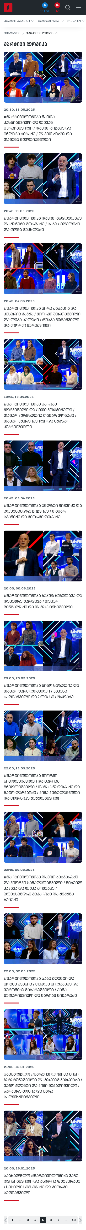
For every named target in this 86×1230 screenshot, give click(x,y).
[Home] (8, 7)
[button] (19, 21)
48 (74, 1220)
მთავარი (12, 33)
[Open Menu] (78, 7)
